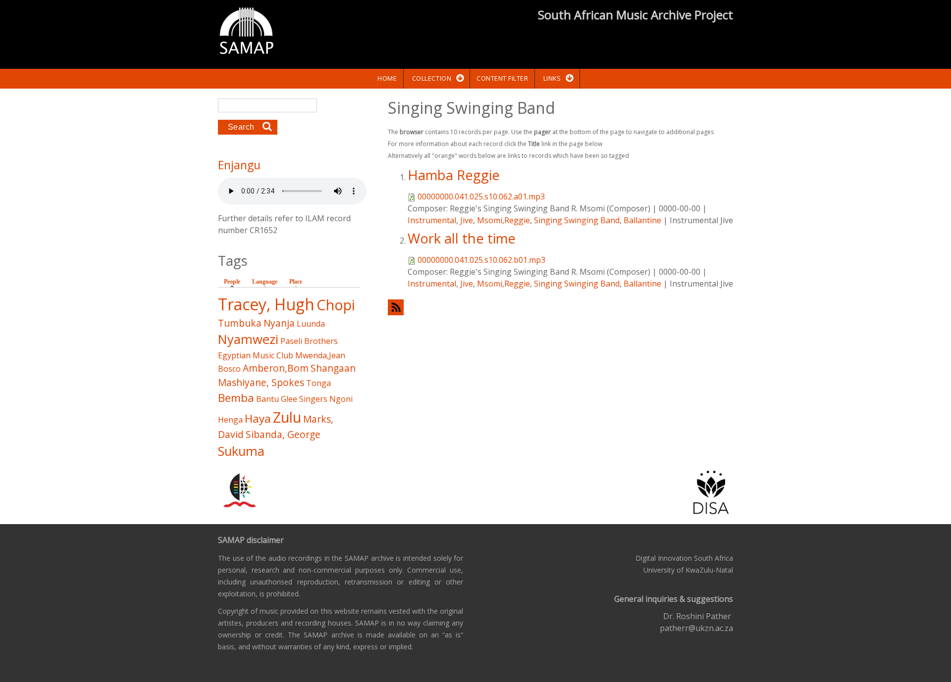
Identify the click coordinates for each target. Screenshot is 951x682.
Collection (431, 78)
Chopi (336, 304)
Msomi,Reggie (503, 220)
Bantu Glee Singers (291, 398)
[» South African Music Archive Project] (246, 32)
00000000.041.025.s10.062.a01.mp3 (481, 196)
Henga (230, 419)
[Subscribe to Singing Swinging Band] (560, 307)
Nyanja (279, 323)
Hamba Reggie (454, 175)
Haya (258, 418)
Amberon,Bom (276, 368)
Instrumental (432, 220)
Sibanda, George (283, 434)
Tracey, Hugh (266, 304)
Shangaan (333, 368)
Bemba (236, 397)
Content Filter (502, 78)
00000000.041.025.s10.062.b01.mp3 (481, 259)
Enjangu (239, 165)
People (234, 281)
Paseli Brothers (309, 341)
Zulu (287, 417)
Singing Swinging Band (577, 220)
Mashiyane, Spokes (261, 382)
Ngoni (341, 398)
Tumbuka (240, 323)
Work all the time (462, 238)
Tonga (318, 383)
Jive (466, 220)
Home (387, 78)
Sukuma (241, 451)
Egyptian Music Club (255, 355)
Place (295, 281)
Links (552, 78)
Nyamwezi (248, 339)
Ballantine (642, 220)
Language (264, 281)
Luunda (311, 323)
